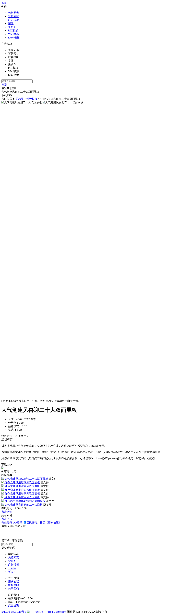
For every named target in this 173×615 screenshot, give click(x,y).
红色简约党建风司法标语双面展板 (25, 501)
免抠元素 (13, 12)
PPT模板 (13, 30)
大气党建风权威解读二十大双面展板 (26, 478)
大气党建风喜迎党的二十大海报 (24, 504)
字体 (11, 23)
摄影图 (12, 26)
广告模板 (13, 19)
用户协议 (13, 581)
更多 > (12, 571)
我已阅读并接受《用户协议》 (43, 522)
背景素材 (13, 16)
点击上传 (6, 518)
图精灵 (20, 98)
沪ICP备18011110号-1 (13, 611)
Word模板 (13, 34)
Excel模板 (14, 37)
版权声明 (13, 585)
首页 (4, 3)
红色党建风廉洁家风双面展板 (22, 482)
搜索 (4, 84)
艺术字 (12, 568)
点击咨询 (6, 511)
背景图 (12, 561)
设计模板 (32, 98)
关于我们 (13, 588)
